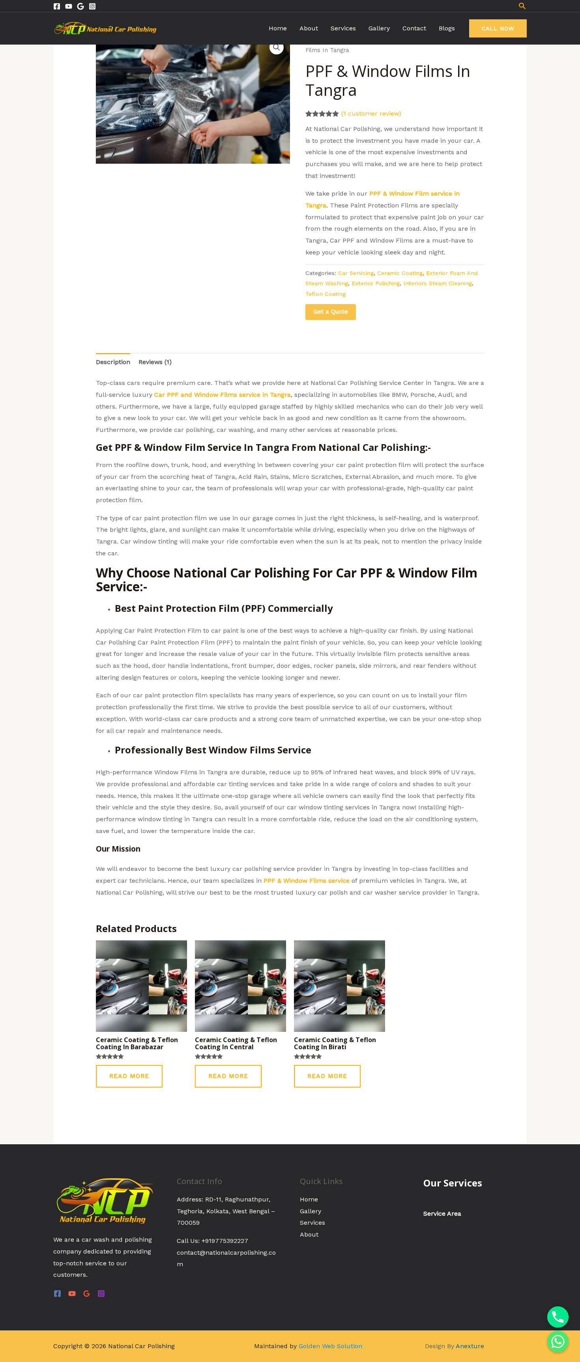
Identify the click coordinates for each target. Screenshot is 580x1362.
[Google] (80, 6)
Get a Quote (330, 311)
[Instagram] (92, 6)
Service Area (442, 1213)
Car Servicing (356, 273)
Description (113, 362)
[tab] (113, 362)
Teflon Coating (325, 294)
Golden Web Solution (330, 1346)
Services (343, 28)
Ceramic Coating (400, 273)
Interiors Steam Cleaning (437, 283)
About (308, 28)
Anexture (470, 1346)
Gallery (379, 28)
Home (278, 28)
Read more (129, 1076)
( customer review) (371, 113)
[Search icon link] (522, 5)
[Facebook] (56, 6)
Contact (414, 28)
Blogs (447, 28)
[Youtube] (68, 6)
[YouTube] (72, 1293)
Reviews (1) (155, 362)
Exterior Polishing (376, 283)
